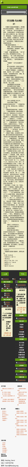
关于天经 (21, 343)
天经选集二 (21, 334)
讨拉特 (21, 324)
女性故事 (21, 350)
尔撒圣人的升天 (20, 433)
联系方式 (3, 454)
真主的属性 (21, 357)
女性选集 (21, 337)
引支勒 (21, 329)
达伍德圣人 (4, 418)
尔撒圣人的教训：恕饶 (21, 431)
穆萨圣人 (4, 416)
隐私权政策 (4, 456)
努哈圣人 (4, 413)
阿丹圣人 (4, 411)
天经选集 (21, 332)
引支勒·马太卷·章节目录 (12, 7)
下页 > (23, 274)
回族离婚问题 (22, 401)
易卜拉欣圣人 (5, 415)
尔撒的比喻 (21, 352)
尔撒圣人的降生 (20, 411)
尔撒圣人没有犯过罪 (21, 429)
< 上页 (5, 274)
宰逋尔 (21, 327)
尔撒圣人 (21, 347)
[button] (3, 12)
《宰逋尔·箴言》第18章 (7, 334)
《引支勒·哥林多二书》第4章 (21, 310)
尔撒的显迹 (21, 355)
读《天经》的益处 (6, 392)
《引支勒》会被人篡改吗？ (8, 399)
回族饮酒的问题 (22, 399)
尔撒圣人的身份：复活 (21, 420)
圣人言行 (21, 345)
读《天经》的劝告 (6, 394)
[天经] (2, 2)
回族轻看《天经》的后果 (8, 401)
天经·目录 (3, 440)
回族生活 (19, 386)
